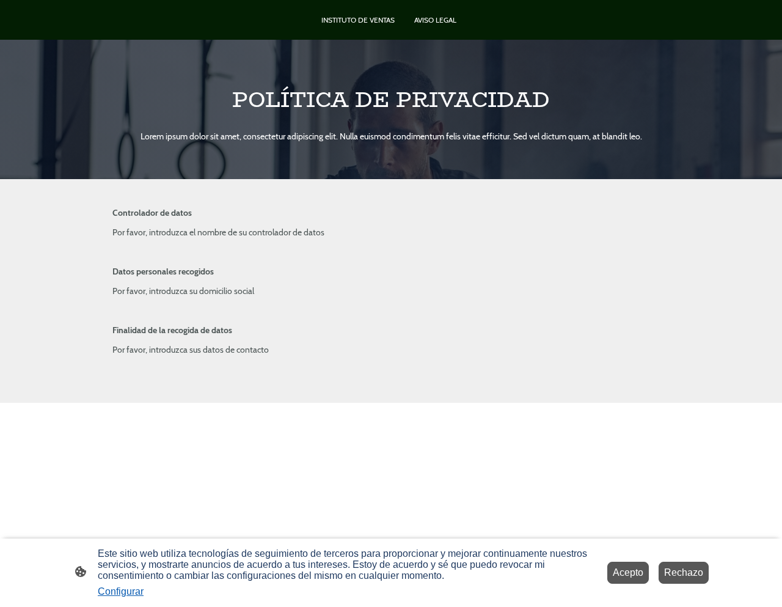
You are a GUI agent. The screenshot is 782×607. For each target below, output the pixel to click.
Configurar (121, 591)
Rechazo (683, 572)
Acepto (628, 572)
